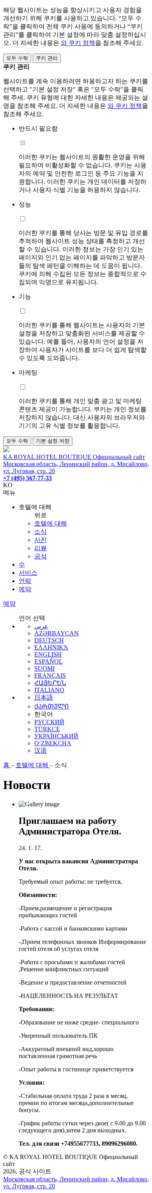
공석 (40, 556)
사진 (40, 539)
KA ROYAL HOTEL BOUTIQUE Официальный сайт (74, 457)
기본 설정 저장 (52, 441)
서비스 (28, 572)
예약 (25, 589)
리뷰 (40, 548)
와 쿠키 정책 (78, 42)
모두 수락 (17, 58)
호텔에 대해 (50, 523)
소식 (40, 531)
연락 (25, 581)
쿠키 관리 (47, 58)
